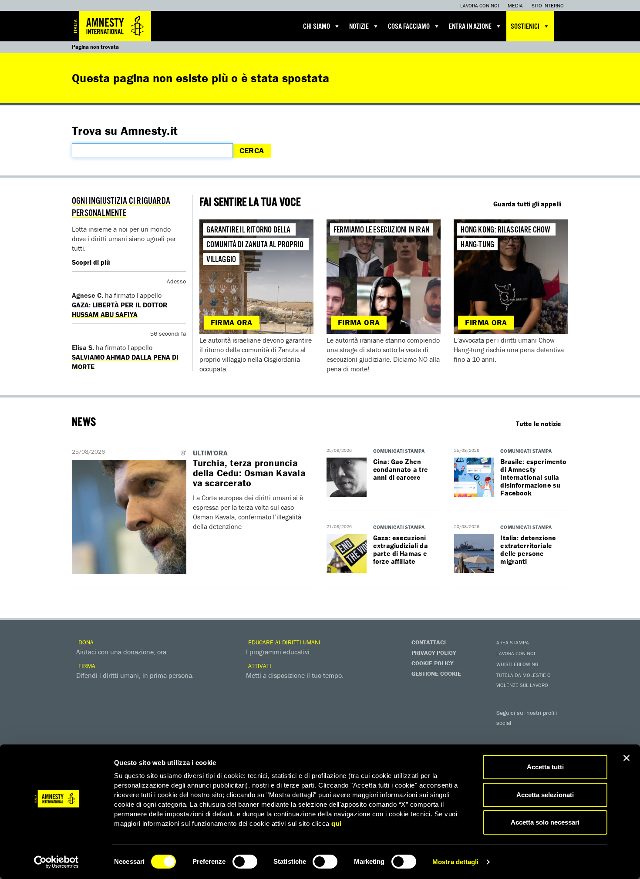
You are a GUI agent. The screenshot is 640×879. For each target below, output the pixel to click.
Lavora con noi (479, 5)
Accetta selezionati (545, 794)
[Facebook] (505, 735)
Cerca (251, 150)
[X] (522, 735)
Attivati (258, 666)
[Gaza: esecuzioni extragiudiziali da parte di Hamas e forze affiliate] (347, 554)
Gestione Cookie (436, 673)
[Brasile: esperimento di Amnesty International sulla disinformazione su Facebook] (474, 478)
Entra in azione (470, 26)
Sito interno (548, 5)
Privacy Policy (433, 653)
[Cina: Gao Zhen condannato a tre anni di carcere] (347, 478)
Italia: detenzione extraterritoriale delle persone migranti (528, 549)
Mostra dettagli (455, 862)
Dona (85, 642)
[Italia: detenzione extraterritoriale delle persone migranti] (474, 554)
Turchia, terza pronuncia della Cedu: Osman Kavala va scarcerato (249, 473)
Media (515, 5)
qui (336, 823)
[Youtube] (540, 735)
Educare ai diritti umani (283, 642)
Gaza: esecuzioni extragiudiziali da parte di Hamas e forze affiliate (400, 549)
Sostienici (525, 26)
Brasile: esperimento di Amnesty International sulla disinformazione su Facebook (533, 477)
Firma (86, 666)
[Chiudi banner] (626, 758)
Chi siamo (316, 26)
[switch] (244, 862)
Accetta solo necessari (545, 822)
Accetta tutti (545, 767)
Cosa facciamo (409, 26)
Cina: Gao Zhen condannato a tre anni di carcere (400, 469)
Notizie (359, 26)
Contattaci (428, 642)
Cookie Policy (432, 663)
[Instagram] (557, 735)
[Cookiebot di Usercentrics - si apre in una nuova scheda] (56, 862)
